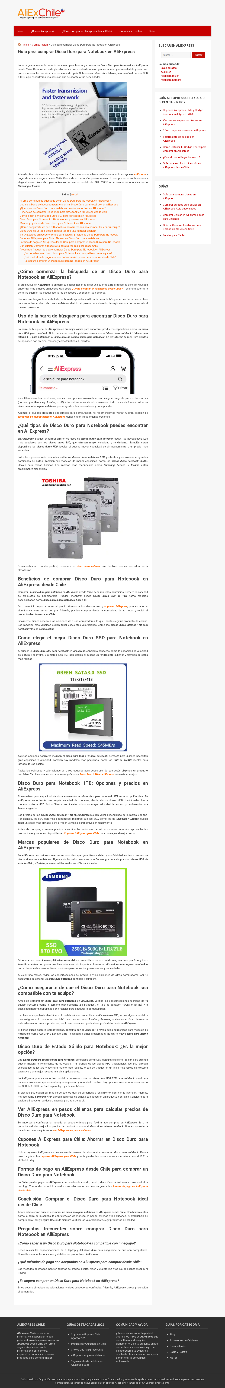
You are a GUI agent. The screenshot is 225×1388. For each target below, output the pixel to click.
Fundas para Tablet (174, 235)
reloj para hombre (171, 79)
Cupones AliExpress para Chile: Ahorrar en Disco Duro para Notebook (59, 238)
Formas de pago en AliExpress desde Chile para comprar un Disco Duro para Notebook (70, 242)
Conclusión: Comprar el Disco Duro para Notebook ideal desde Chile (59, 245)
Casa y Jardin (177, 1346)
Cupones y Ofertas (131, 31)
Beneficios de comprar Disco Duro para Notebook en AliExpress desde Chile (63, 212)
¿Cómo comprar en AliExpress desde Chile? (87, 31)
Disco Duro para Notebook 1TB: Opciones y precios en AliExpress (57, 219)
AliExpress (140, 174)
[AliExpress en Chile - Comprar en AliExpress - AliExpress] (40, 18)
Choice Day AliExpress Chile (87, 1349)
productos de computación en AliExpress (41, 416)
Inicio (20, 31)
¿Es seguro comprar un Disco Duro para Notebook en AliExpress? (61, 260)
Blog (172, 1334)
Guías (152, 31)
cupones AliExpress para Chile (58, 1156)
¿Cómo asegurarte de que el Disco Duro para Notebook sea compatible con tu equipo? (70, 227)
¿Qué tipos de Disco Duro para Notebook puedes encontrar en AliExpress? (63, 208)
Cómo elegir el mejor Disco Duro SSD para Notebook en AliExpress (58, 215)
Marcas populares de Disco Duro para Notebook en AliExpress (55, 223)
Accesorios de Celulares (184, 1340)
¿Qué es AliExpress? (42, 31)
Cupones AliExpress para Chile (81, 833)
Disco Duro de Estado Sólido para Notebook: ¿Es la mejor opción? (58, 230)
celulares (166, 72)
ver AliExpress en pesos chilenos (72, 1130)
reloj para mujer (170, 75)
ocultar (74, 194)
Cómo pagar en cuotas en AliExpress (184, 130)
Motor (173, 1357)
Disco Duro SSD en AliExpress (97, 774)
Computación (40, 44)
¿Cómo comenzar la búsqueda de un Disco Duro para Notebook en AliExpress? (65, 200)
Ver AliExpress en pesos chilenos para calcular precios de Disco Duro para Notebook (69, 234)
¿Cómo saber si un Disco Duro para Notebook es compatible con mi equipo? (68, 253)
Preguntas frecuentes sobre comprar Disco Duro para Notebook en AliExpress (65, 249)
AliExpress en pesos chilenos (88, 1355)
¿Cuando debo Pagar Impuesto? (182, 157)
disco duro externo (88, 566)
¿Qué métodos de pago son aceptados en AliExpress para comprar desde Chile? (70, 257)
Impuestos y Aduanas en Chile (88, 1343)
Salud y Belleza (178, 1352)
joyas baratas (169, 67)
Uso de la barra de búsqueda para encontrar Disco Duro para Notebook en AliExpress (69, 204)
